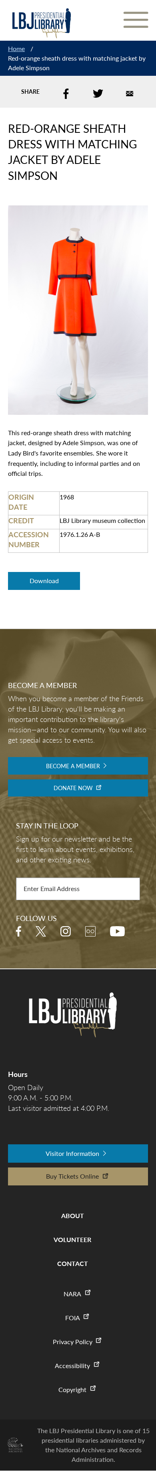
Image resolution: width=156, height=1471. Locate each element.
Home (16, 48)
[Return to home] (41, 23)
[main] (78, 314)
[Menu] (135, 20)
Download (44, 580)
